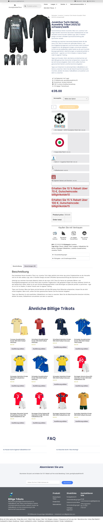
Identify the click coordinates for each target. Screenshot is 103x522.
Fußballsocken (61, 170)
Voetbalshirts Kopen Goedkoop (9, 521)
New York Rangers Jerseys (49, 519)
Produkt (56, 493)
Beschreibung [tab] (17, 266)
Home (46, 4)
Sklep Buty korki (22, 519)
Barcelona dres (82, 519)
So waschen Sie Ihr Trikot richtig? (67, 450)
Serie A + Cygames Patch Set (65, 162)
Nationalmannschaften (77, 4)
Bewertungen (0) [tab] (30, 266)
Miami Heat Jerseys (34, 519)
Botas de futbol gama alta (8, 519)
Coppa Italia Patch (62, 152)
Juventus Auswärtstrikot (78, 248)
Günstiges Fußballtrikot (63, 248)
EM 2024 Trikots (49, 8)
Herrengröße (57, 98)
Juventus (60, 15)
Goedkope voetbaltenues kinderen (48, 521)
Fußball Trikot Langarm (71, 246)
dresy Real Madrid (93, 519)
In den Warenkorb (69, 107)
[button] (48, 17)
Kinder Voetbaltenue (66, 521)
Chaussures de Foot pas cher (68, 519)
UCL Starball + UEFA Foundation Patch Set (69, 130)
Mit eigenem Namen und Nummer (64, 180)
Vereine (63, 4)
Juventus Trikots (57, 250)
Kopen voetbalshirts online (28, 521)
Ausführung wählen (18, 349)
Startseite (54, 15)
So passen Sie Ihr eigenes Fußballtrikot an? (17, 450)
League (53, 4)
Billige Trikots (59, 246)
